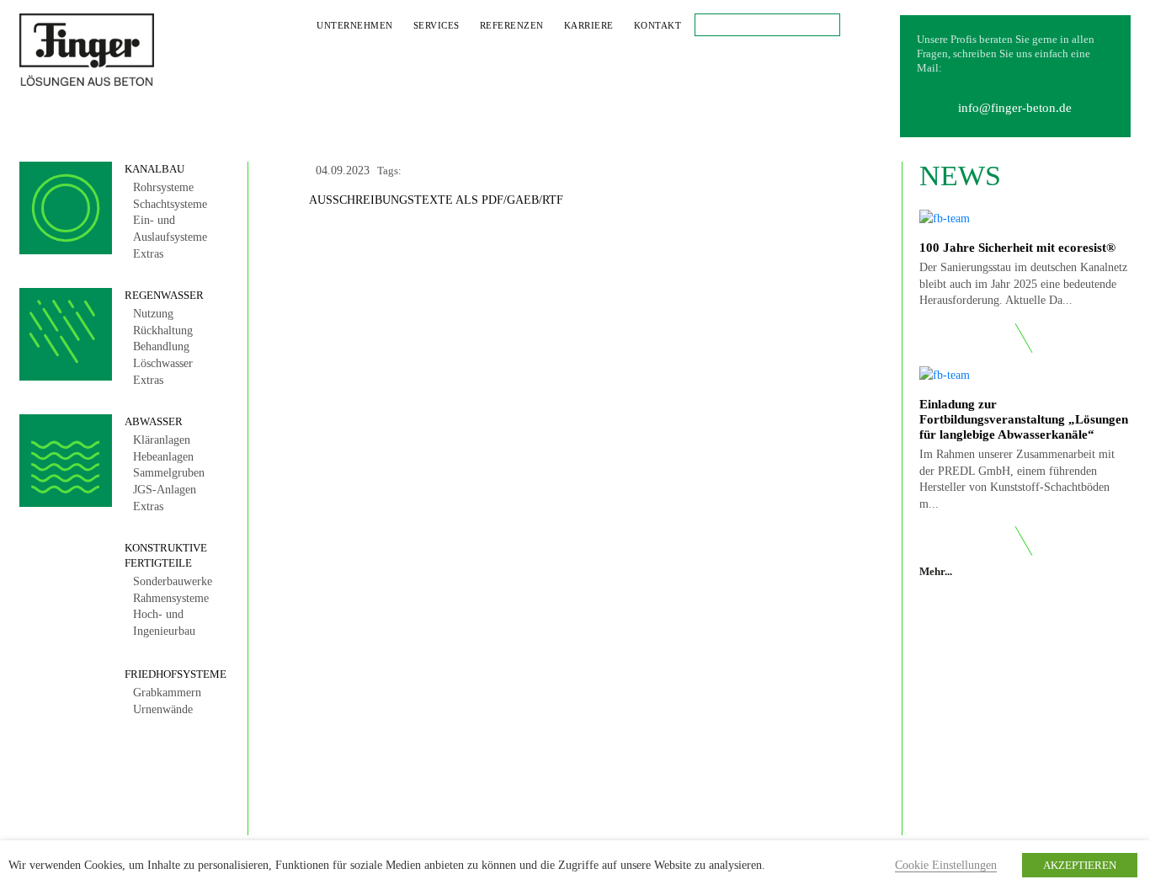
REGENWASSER (164, 295)
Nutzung (153, 313)
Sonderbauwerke (172, 581)
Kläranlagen (161, 440)
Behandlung (161, 346)
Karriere (589, 25)
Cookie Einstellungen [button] (946, 865)
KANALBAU (154, 169)
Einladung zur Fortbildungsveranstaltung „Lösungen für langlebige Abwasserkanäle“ (1023, 419)
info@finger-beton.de (1015, 108)
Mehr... (937, 571)
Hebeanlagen (163, 456)
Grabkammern (167, 692)
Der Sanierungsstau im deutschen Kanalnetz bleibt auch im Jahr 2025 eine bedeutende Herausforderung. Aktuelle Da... (1023, 283)
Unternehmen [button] (355, 25)
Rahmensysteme (171, 598)
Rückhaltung (163, 330)
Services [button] (436, 25)
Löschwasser (163, 363)
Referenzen (512, 25)
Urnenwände (163, 709)
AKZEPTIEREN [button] (1079, 865)
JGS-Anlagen (164, 489)
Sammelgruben (169, 472)
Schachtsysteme (170, 204)
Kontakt (658, 25)
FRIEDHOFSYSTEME (175, 674)
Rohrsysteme (163, 187)
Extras (148, 254)
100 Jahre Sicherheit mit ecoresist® (1017, 247)
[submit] (705, 24)
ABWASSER (154, 421)
